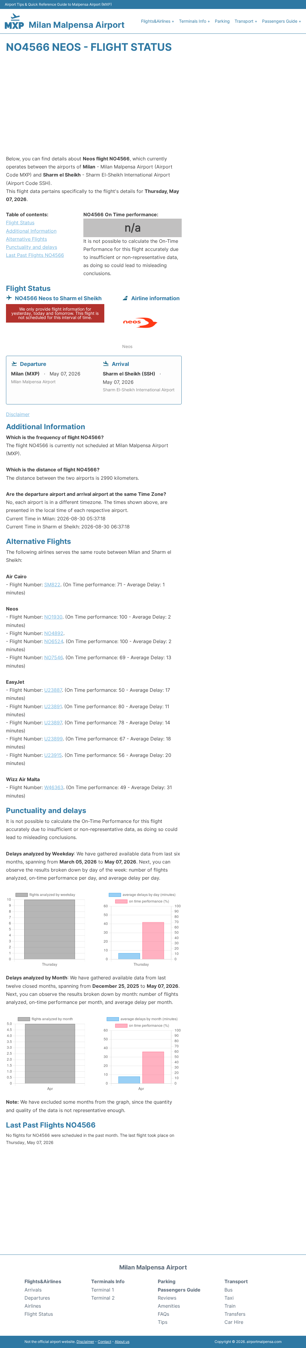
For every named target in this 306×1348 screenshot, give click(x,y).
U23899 (53, 739)
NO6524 (53, 641)
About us (122, 1341)
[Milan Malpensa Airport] (14, 21)
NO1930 (53, 617)
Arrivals (33, 1290)
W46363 (53, 787)
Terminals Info (108, 1281)
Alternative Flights (26, 239)
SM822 (52, 585)
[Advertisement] (153, 107)
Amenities (169, 1306)
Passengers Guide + (281, 21)
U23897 (53, 723)
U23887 (53, 690)
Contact (104, 1341)
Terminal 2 (103, 1298)
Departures (37, 1298)
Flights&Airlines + (157, 21)
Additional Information (31, 231)
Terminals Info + (194, 21)
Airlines (33, 1306)
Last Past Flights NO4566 (35, 255)
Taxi (229, 1298)
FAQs (163, 1314)
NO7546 (53, 657)
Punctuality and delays (31, 247)
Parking (222, 21)
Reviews (167, 1298)
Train (229, 1306)
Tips (162, 1322)
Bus (228, 1290)
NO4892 (53, 633)
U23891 (53, 706)
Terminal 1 (102, 1290)
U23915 (53, 755)
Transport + (246, 21)
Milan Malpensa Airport (77, 25)
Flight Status (20, 223)
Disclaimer (85, 1341)
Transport (236, 1281)
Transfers (234, 1314)
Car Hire (233, 1322)
